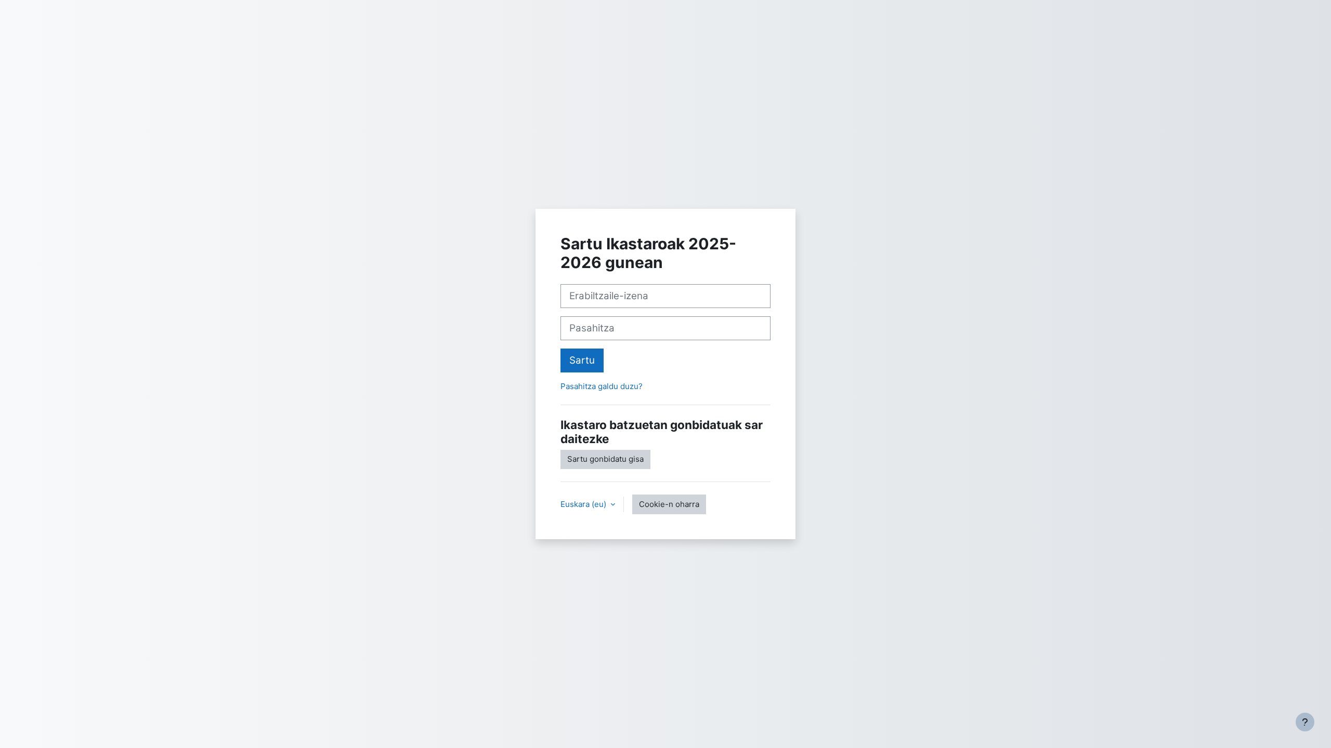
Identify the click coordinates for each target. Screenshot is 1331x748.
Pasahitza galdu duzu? (601, 386)
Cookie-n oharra (669, 504)
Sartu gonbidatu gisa (605, 459)
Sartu (582, 360)
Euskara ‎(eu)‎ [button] (584, 504)
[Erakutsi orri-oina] (1305, 722)
